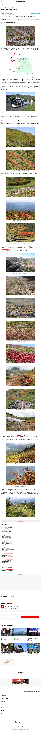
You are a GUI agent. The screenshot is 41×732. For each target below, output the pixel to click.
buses (9, 87)
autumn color (29, 115)
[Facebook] (18, 727)
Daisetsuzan (18, 77)
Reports (18, 4)
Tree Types (31, 4)
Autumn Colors (7, 7)
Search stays (29, 617)
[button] (39, 695)
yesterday (3, 122)
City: (3, 611)
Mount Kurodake (19, 49)
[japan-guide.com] (20, 1)
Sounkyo (13, 48)
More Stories (20, 672)
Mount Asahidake (12, 122)
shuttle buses (10, 85)
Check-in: (22, 611)
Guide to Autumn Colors (10, 16)
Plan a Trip (3, 704)
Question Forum (4, 713)
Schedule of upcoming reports (20, 16)
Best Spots (23, 4)
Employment (11, 723)
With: (3, 615)
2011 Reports (13, 7)
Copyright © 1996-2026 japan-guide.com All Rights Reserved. (20, 729)
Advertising (21, 723)
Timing (27, 4)
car (9, 48)
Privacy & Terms (33, 723)
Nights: (31, 611)
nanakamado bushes (17, 116)
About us (7, 723)
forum (14, 596)
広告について (26, 723)
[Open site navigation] (39, 1)
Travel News (3, 710)
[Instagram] (20, 727)
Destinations (3, 695)
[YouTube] (23, 727)
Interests (2, 7)
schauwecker (5, 24)
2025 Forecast (13, 4)
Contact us (17, 723)
